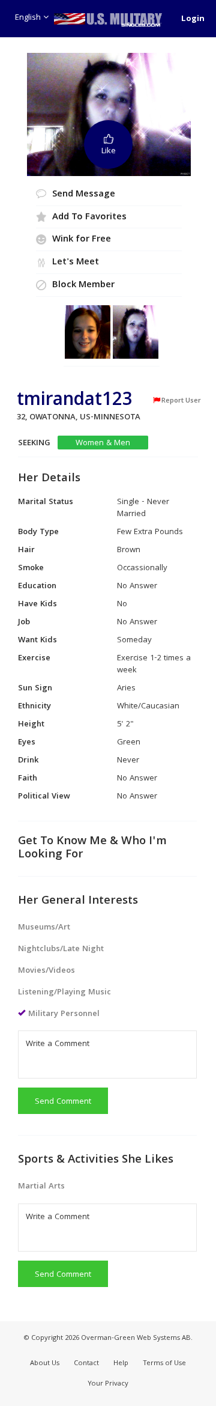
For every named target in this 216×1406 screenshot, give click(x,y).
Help (120, 1363)
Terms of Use (164, 1363)
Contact (86, 1363)
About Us (44, 1363)
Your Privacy (108, 1384)
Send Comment (63, 1102)
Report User (181, 401)
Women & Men (103, 443)
